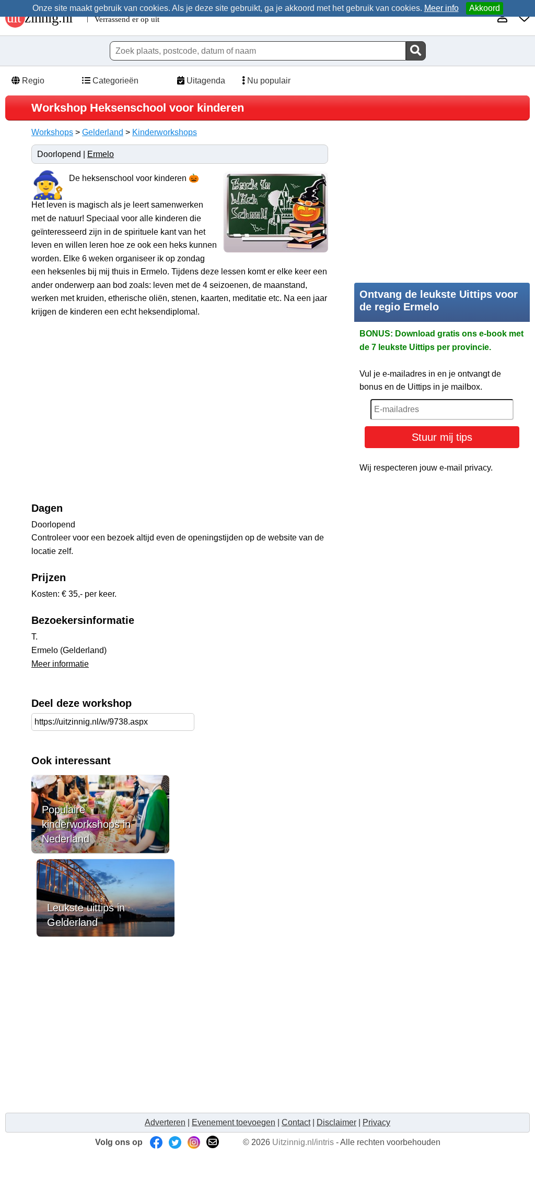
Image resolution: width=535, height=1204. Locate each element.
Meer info (441, 8)
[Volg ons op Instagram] (193, 1142)
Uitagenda (204, 80)
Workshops (52, 132)
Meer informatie (60, 663)
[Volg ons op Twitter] (175, 1142)
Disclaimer (336, 1122)
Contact (296, 1122)
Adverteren (165, 1122)
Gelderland (102, 132)
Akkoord (484, 8)
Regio (32, 80)
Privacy (376, 1122)
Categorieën (114, 80)
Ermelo (100, 154)
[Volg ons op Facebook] (156, 1142)
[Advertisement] (119, 415)
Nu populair (267, 80)
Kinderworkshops (164, 132)
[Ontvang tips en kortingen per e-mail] (212, 1142)
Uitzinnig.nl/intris (303, 1142)
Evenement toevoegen (233, 1122)
